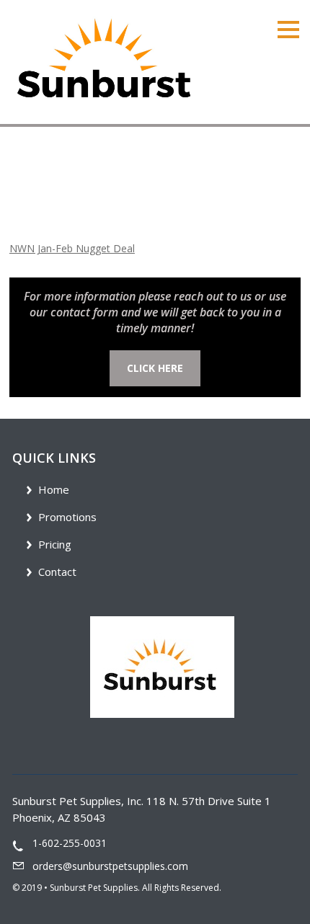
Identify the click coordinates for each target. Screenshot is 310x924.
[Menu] (288, 28)
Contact (57, 571)
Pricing (54, 544)
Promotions (67, 516)
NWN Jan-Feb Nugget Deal (72, 248)
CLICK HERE (155, 368)
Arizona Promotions (104, 190)
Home (23, 190)
